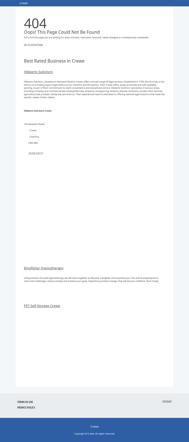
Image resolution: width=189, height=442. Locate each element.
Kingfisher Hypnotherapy (43, 268)
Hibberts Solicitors (38, 71)
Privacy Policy (26, 407)
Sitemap (167, 401)
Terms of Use (25, 401)
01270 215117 (35, 153)
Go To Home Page (33, 44)
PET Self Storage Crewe (42, 305)
